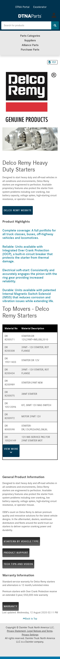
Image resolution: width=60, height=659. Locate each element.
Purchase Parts (30, 49)
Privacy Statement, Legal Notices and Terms (29, 631)
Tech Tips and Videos (18, 564)
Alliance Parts (30, 45)
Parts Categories (30, 35)
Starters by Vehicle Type (21, 541)
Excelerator (40, 7)
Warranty (11, 606)
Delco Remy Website (18, 210)
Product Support (16, 552)
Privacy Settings (30, 634)
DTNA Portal (22, 7)
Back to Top (31, 618)
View (11, 449)
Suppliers (30, 40)
